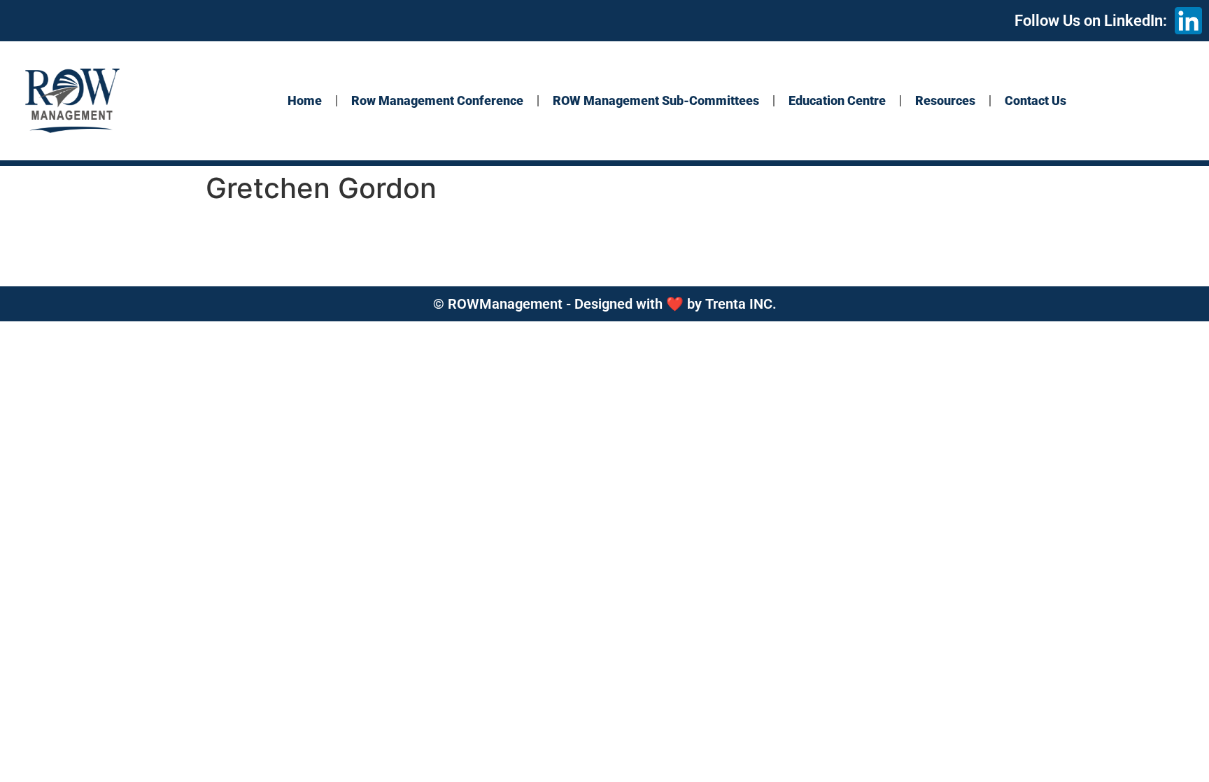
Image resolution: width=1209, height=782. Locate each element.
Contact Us (1035, 100)
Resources (945, 100)
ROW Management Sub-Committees (656, 100)
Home (305, 100)
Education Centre (837, 100)
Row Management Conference (437, 100)
